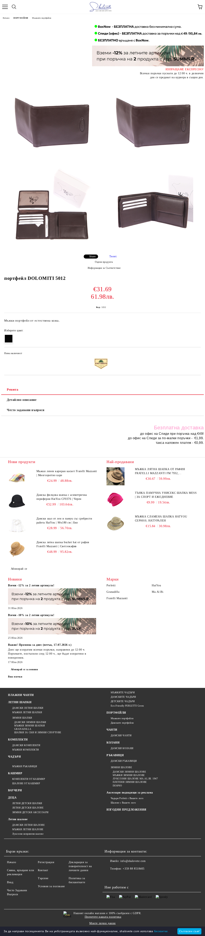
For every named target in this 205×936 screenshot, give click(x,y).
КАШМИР (15, 773)
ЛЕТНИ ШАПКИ (19, 702)
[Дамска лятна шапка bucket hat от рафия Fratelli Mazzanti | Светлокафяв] (17, 549)
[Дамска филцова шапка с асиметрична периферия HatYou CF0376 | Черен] (17, 502)
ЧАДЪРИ (14, 756)
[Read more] (52, 597)
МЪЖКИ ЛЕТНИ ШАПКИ (27, 712)
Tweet (113, 256)
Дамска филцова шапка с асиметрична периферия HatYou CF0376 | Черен (61, 496)
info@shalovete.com (133, 861)
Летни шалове (18, 819)
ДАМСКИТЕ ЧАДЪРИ (123, 697)
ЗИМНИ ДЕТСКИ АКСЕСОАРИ (30, 812)
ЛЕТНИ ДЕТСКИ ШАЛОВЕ (27, 807)
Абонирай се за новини (24, 669)
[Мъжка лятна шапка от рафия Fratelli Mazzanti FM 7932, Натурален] (116, 476)
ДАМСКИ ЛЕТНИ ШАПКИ (27, 708)
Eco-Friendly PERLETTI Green (127, 705)
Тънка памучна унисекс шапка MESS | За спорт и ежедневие (166, 494)
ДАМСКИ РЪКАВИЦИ (124, 761)
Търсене (43, 878)
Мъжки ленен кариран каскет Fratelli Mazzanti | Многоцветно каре (66, 473)
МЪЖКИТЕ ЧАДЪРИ (123, 692)
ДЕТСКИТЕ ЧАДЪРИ (123, 701)
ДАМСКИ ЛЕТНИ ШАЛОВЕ (28, 825)
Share (92, 256)
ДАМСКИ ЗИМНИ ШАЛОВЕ (129, 771)
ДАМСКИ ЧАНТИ (121, 735)
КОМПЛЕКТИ (18, 739)
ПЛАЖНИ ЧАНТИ (21, 695)
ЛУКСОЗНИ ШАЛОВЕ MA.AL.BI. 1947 (135, 778)
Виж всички (15, 676)
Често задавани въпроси (25, 410)
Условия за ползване (51, 886)
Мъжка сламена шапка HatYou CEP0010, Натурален (161, 518)
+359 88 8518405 (133, 868)
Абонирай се (19, 568)
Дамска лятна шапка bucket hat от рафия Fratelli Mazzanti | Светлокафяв (62, 544)
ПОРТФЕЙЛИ (20, 18)
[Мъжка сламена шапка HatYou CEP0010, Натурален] (116, 524)
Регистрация (46, 862)
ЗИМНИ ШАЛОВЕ (121, 767)
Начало (6, 18)
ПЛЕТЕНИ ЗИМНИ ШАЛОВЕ (130, 782)
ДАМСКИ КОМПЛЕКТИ (26, 745)
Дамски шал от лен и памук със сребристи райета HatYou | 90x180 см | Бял (64, 520)
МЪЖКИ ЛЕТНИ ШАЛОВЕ (27, 829)
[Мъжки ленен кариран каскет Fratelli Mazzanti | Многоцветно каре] (17, 478)
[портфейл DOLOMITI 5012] (51, 121)
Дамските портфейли (122, 722)
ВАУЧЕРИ (15, 790)
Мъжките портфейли (41, 18)
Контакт (43, 870)
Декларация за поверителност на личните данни (80, 866)
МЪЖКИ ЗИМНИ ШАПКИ (29, 725)
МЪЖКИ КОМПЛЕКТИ (25, 749)
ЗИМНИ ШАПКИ (22, 717)
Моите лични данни (102, 923)
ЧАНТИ (112, 729)
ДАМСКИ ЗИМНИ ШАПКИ (30, 722)
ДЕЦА (12, 797)
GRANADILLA (22, 729)
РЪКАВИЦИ (115, 755)
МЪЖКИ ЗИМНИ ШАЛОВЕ (129, 775)
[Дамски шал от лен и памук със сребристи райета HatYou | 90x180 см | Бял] (17, 526)
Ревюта (12, 389)
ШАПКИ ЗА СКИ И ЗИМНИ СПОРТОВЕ (37, 732)
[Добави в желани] (195, 353)
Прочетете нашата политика (103, 916)
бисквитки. (161, 931)
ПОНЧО (117, 785)
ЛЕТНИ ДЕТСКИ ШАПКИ (27, 803)
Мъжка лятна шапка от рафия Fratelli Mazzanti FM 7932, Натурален (160, 471)
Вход (10, 882)
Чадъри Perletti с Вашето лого (127, 798)
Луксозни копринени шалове (28, 833)
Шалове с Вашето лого (123, 802)
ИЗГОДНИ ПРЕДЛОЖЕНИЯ (126, 809)
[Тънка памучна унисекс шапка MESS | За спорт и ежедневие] (116, 500)
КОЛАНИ (113, 742)
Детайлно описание (22, 399)
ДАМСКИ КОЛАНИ (122, 748)
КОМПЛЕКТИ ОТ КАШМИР (28, 779)
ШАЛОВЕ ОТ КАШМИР (26, 783)
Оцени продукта (104, 262)
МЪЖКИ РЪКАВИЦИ (24, 766)
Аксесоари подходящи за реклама (130, 792)
